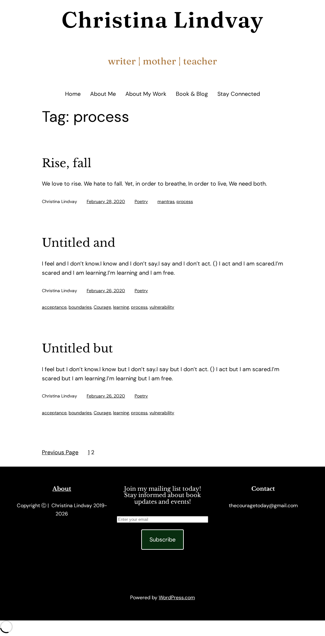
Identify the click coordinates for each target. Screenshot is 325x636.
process (184, 201)
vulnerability (161, 307)
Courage (102, 307)
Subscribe (162, 539)
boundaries (80, 307)
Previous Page (60, 452)
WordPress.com (177, 597)
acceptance (54, 307)
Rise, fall (66, 163)
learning (121, 307)
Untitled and (78, 243)
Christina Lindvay (163, 19)
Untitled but (77, 348)
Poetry (141, 201)
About (61, 488)
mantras (166, 201)
